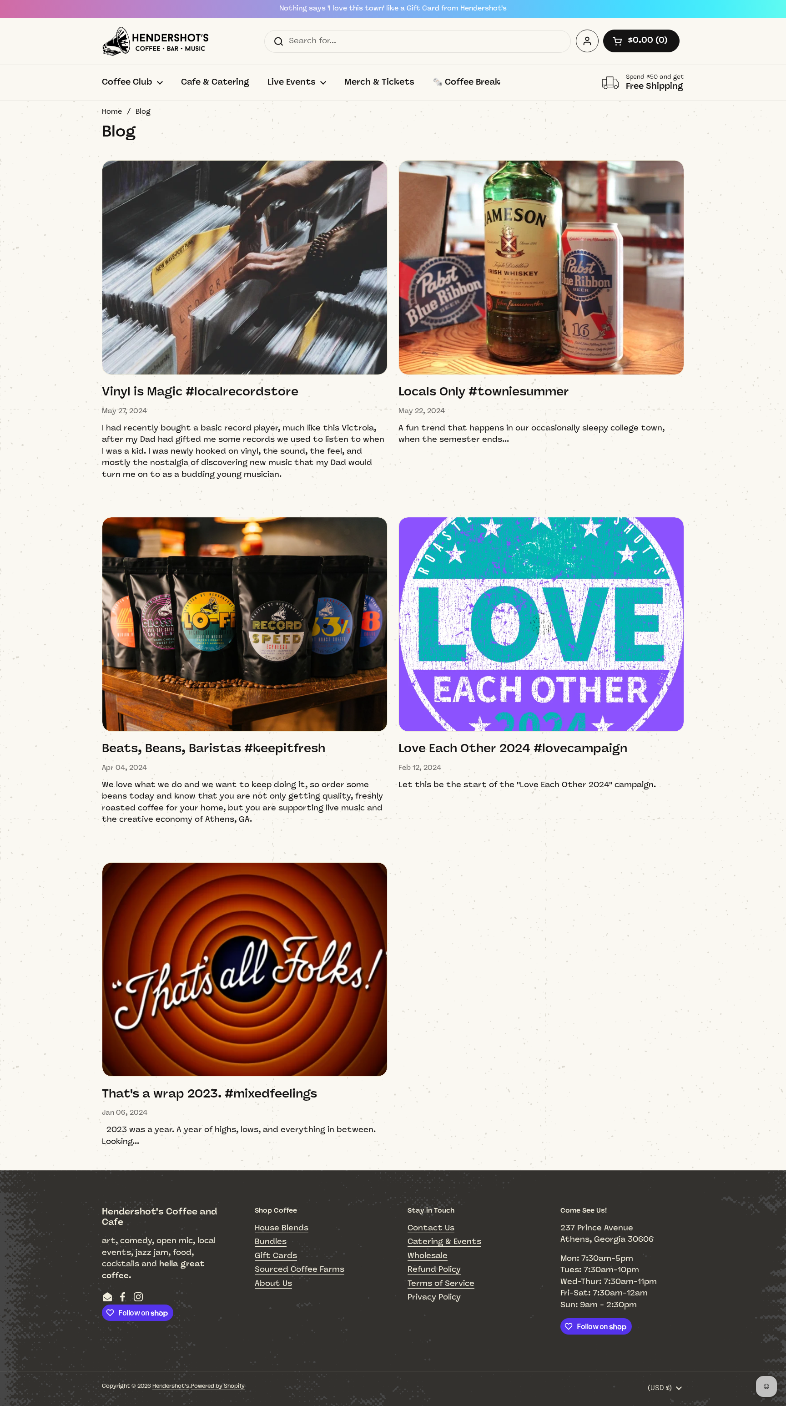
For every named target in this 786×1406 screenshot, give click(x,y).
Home (112, 112)
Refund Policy (434, 1270)
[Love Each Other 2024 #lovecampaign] (541, 624)
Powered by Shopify (218, 1386)
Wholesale (428, 1256)
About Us (273, 1284)
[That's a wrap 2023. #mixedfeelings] (245, 969)
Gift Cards (276, 1256)
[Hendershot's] (155, 41)
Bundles (271, 1242)
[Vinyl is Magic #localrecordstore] (245, 267)
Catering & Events (444, 1242)
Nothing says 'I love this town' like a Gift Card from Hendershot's (393, 8)
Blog (143, 112)
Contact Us (431, 1228)
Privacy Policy (434, 1297)
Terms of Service (441, 1284)
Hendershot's (170, 1386)
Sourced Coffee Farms (299, 1270)
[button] (641, 41)
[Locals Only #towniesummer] (541, 267)
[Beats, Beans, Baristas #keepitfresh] (245, 624)
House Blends (281, 1228)
